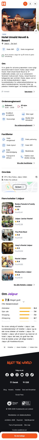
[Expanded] (4, 347)
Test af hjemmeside (16, 425)
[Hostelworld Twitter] (12, 374)
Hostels (11, 390)
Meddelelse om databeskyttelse (19, 415)
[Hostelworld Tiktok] (32, 374)
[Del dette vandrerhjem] (36, 31)
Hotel (4, 34)
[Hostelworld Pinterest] (27, 374)
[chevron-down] (23, 301)
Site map (27, 425)
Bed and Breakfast (29, 390)
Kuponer (20, 420)
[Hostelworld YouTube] (22, 374)
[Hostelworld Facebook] (7, 374)
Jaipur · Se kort (10, 43)
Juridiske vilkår (10, 420)
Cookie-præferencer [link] (19, 430)
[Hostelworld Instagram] (17, 374)
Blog (5, 390)
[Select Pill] (25, 4)
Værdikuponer (29, 420)
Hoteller (18, 390)
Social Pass (19, 395)
